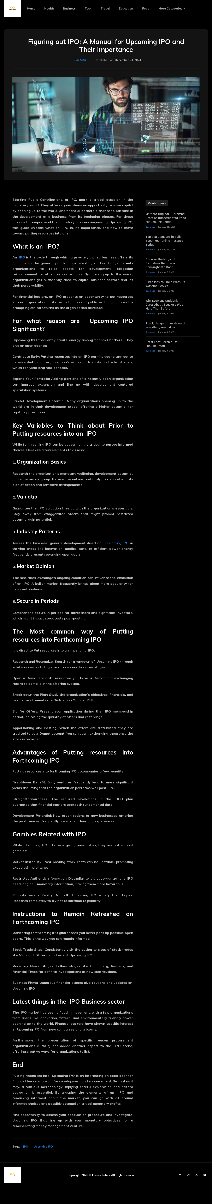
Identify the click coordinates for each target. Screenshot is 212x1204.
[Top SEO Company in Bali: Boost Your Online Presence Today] (195, 238)
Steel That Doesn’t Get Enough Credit (162, 344)
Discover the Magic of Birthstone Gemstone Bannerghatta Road (161, 263)
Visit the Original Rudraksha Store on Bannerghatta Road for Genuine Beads (166, 218)
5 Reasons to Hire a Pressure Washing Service (165, 284)
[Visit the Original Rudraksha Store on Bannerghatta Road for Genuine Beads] (195, 215)
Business (80, 59)
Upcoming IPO (116, 543)
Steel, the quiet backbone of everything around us (166, 325)
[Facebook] (180, 1175)
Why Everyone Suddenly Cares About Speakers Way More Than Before (164, 305)
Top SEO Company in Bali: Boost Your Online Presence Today (164, 241)
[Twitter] (196, 1175)
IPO (21, 257)
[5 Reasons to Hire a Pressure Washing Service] (195, 283)
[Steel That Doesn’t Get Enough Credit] (195, 343)
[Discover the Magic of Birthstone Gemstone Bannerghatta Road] (195, 260)
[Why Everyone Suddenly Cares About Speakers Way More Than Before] (195, 302)
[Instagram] (188, 1175)
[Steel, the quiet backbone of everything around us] (195, 325)
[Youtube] (205, 1175)
